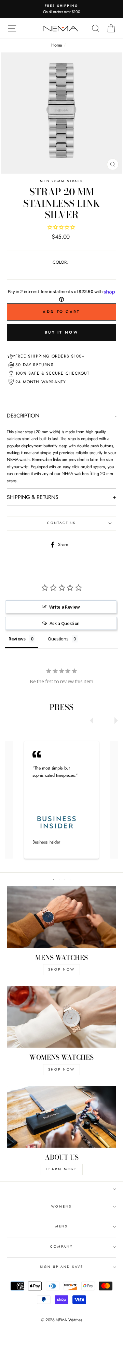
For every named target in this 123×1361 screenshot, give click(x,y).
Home (56, 45)
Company (61, 1246)
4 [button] (70, 878)
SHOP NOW (61, 969)
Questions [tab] (58, 639)
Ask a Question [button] (65, 623)
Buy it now (61, 332)
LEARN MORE (62, 1169)
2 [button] (60, 878)
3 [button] (65, 878)
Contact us (61, 523)
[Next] (114, 718)
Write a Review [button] (64, 607)
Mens (61, 1226)
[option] (61, 9)
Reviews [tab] (17, 639)
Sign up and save (61, 1266)
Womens (61, 1206)
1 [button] (53, 877)
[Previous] (93, 718)
